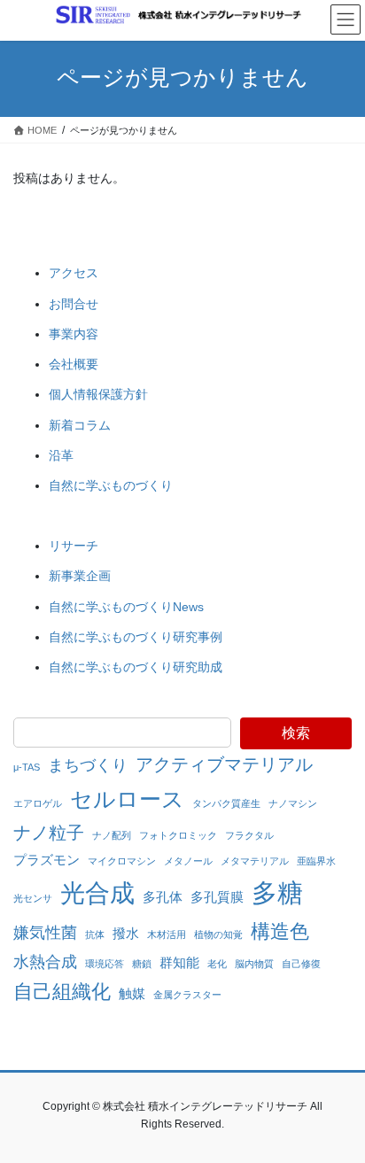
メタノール (188, 861)
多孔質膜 (217, 896)
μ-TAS (26, 767)
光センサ (32, 898)
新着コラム (80, 425)
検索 (296, 732)
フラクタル (249, 835)
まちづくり (88, 765)
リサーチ (73, 546)
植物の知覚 (218, 934)
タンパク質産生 (226, 803)
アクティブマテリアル (224, 764)
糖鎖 (141, 963)
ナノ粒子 (48, 832)
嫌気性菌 (45, 933)
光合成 (97, 893)
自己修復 (301, 963)
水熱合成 (45, 962)
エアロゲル (37, 803)
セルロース (127, 799)
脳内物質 (254, 963)
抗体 (95, 934)
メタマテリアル (255, 861)
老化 (217, 963)
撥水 (126, 933)
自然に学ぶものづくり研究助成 (135, 667)
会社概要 (73, 364)
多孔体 (162, 896)
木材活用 (166, 934)
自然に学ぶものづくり (111, 485)
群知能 (179, 962)
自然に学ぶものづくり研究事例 (135, 637)
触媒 (132, 993)
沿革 (61, 455)
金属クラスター (187, 994)
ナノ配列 (111, 835)
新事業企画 (80, 576)
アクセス (73, 273)
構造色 (280, 931)
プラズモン (46, 859)
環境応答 (104, 963)
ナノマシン (292, 803)
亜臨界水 (316, 861)
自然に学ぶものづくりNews (126, 607)
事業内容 (73, 334)
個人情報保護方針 (98, 394)
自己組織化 (62, 992)
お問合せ (73, 304)
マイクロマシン (122, 861)
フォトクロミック (178, 835)
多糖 (277, 892)
